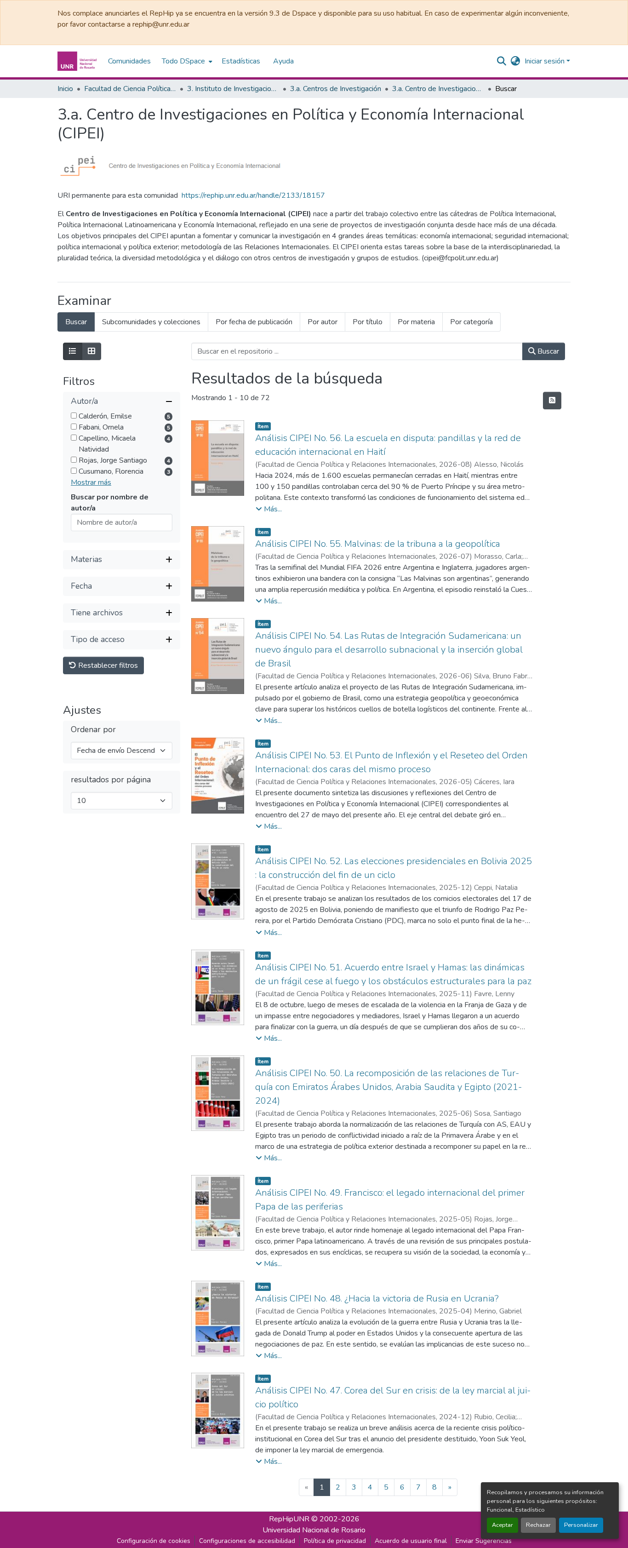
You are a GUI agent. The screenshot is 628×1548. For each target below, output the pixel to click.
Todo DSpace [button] (183, 61)
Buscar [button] (547, 351)
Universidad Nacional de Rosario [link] (314, 1530)
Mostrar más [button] (91, 482)
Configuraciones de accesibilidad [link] (247, 1541)
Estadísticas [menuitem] (241, 61)
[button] (78, 61)
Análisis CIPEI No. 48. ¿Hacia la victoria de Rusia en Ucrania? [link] (377, 1298)
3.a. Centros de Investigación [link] (335, 89)
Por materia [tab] (416, 322)
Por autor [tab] (322, 322)
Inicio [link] (65, 89)
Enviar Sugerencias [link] (484, 1541)
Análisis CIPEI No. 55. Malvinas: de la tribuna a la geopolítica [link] (377, 544)
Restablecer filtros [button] (107, 665)
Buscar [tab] (76, 322)
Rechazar (538, 1525)
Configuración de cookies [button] (153, 1541)
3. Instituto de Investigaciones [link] (233, 89)
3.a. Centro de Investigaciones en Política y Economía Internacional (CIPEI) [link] (438, 89)
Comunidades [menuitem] (129, 61)
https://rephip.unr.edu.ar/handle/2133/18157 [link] (253, 195)
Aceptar (502, 1525)
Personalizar (581, 1525)
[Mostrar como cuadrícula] (91, 351)
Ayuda (283, 61)
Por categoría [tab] (471, 322)
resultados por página (111, 780)
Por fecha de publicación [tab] (254, 322)
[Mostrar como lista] (72, 351)
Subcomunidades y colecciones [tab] (151, 322)
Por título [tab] (368, 322)
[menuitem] (186, 61)
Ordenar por (93, 729)
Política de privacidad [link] (335, 1541)
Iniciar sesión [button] (545, 61)
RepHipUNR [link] (289, 1519)
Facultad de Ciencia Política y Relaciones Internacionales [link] (130, 89)
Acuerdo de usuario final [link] (411, 1541)
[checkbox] (74, 416)
